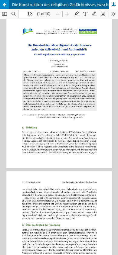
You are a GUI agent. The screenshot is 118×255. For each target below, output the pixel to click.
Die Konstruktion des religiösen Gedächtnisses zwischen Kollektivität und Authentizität (65, 4)
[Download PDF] (113, 4)
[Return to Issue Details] (4, 4)
